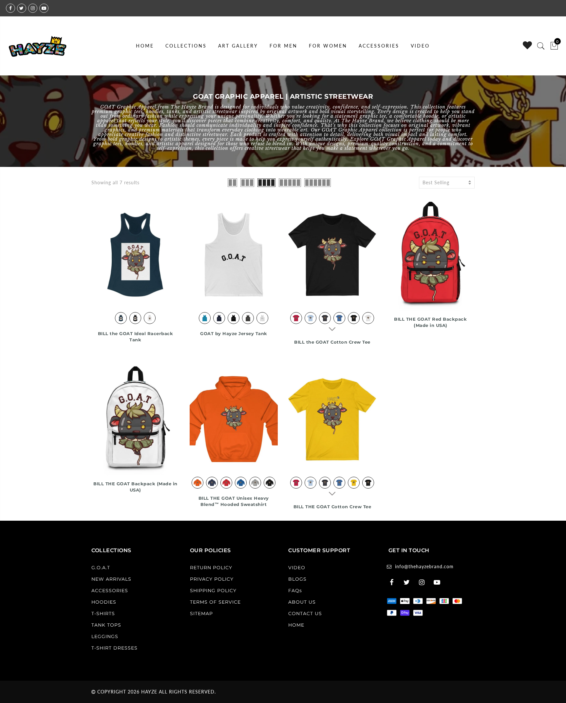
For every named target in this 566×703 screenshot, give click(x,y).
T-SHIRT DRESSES (114, 648)
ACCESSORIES (379, 46)
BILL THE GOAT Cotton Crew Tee (332, 506)
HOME (145, 46)
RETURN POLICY (211, 568)
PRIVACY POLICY (212, 579)
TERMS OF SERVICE (215, 602)
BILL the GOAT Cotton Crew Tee (332, 342)
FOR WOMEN (328, 46)
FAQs (295, 590)
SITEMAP (201, 613)
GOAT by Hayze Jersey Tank (233, 333)
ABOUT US (302, 602)
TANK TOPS (106, 625)
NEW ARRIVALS (111, 579)
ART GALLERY (238, 46)
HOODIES (103, 602)
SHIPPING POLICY (213, 590)
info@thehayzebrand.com (424, 566)
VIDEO (420, 46)
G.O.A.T (100, 568)
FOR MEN (283, 46)
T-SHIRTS (103, 613)
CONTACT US (305, 613)
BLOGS (297, 579)
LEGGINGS (104, 636)
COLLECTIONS (186, 46)
